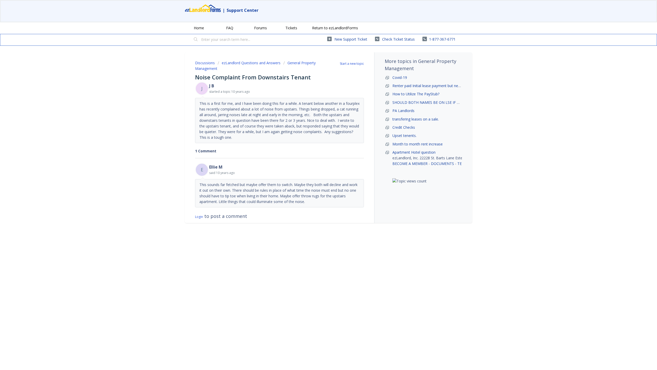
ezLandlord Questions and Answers (251, 62)
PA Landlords (403, 110)
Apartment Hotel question (414, 152)
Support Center (242, 10)
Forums (260, 27)
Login (199, 217)
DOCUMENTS (442, 163)
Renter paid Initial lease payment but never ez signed (436, 85)
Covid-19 (399, 77)
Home (199, 27)
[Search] (196, 40)
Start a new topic (352, 63)
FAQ (229, 27)
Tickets (291, 27)
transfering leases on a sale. (415, 119)
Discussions (205, 62)
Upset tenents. (404, 135)
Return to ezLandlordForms (335, 27)
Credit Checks (403, 127)
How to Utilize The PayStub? (415, 93)
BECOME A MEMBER (410, 163)
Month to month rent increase (417, 144)
